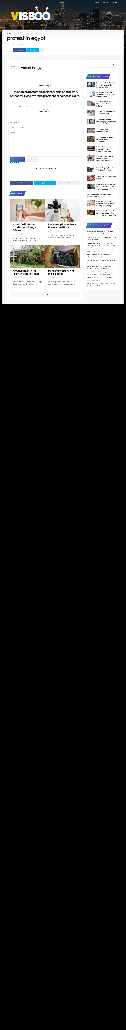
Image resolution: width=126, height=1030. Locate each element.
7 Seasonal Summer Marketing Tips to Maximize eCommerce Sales (106, 122)
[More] (42, 50)
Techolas (90, 283)
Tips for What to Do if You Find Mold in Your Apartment (105, 139)
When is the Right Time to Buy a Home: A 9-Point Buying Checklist (105, 85)
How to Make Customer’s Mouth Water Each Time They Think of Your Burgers (106, 213)
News (9, 33)
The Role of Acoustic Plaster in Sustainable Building (104, 104)
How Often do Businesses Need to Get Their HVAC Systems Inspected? (105, 187)
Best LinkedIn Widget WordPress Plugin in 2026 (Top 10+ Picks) (105, 94)
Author (11, 44)
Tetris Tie (14, 67)
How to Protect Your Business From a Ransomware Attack (103, 149)
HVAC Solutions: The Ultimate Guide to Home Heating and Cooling (105, 203)
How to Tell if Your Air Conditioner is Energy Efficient (24, 227)
